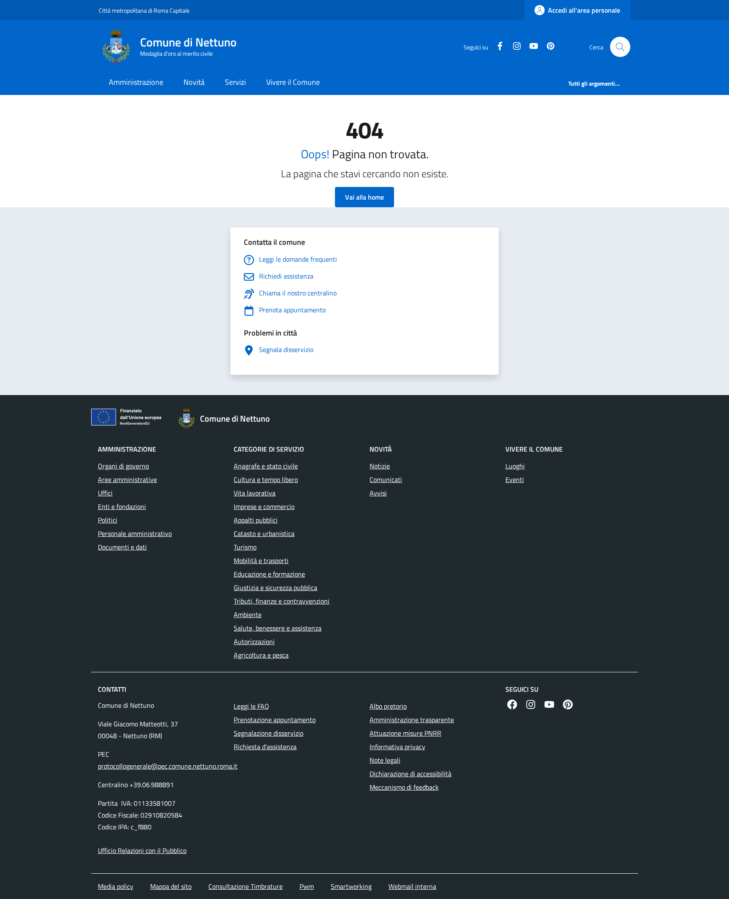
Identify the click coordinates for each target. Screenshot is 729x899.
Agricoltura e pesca (261, 655)
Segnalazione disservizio (268, 733)
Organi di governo (123, 466)
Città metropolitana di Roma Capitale (144, 10)
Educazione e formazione (269, 574)
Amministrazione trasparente (412, 720)
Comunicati (386, 479)
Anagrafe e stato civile (266, 466)
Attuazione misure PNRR (405, 733)
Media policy (115, 886)
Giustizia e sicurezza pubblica (275, 587)
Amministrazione (136, 82)
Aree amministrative (127, 479)
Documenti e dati (122, 547)
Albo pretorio (388, 706)
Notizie (380, 466)
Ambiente (248, 614)
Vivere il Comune (293, 82)
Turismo (245, 547)
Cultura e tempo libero (266, 479)
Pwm (307, 886)
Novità (194, 82)
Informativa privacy (397, 747)
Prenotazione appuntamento (275, 720)
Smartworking (351, 886)
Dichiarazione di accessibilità (410, 774)
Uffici (105, 493)
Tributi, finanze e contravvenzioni (281, 601)
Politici (107, 520)
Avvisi (378, 493)
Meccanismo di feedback (404, 787)
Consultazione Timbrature (245, 886)
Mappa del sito (171, 886)
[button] (620, 47)
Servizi (235, 82)
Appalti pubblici (256, 520)
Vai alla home (364, 197)
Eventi (514, 479)
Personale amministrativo (135, 533)
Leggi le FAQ (251, 706)
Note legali (385, 760)
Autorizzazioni (254, 641)
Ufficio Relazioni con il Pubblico (142, 850)
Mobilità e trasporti (261, 560)
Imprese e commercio (264, 506)
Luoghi (515, 466)
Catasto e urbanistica (264, 533)
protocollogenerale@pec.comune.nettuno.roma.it (168, 766)
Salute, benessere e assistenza (277, 628)
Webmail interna (412, 886)
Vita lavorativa (254, 493)
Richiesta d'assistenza (265, 747)
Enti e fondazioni (122, 506)
